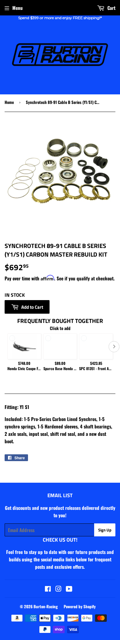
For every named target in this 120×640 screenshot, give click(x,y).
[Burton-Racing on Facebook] (48, 589)
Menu (17, 7)
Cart (110, 7)
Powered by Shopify (80, 606)
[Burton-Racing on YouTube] (69, 589)
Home (9, 102)
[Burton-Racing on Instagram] (58, 589)
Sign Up (104, 530)
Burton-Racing (46, 606)
